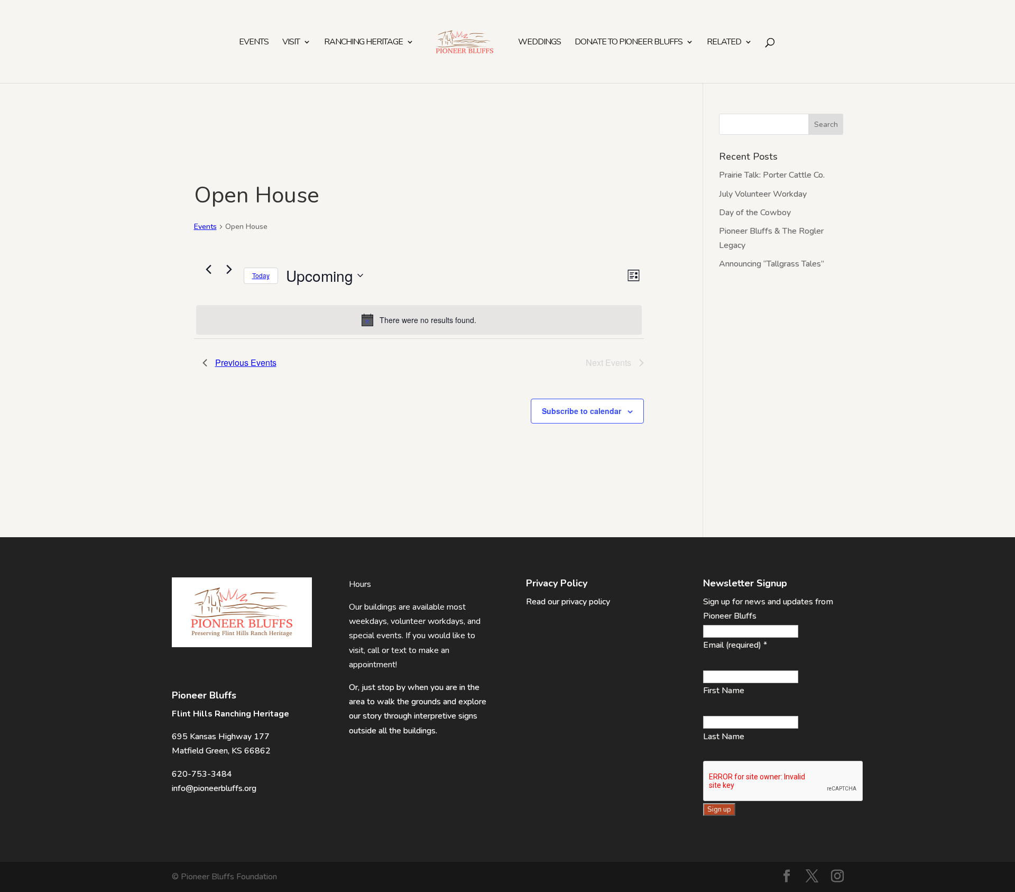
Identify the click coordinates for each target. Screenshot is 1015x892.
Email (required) (735, 645)
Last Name (723, 736)
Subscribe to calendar (581, 411)
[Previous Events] (208, 269)
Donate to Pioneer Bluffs (628, 43)
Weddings (539, 43)
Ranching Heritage (363, 43)
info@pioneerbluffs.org (214, 788)
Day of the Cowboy (755, 212)
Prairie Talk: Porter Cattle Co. (772, 175)
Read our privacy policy (568, 602)
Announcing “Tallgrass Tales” (771, 264)
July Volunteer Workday (763, 194)
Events (254, 43)
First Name (723, 690)
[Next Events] (229, 269)
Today (261, 275)
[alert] (419, 320)
